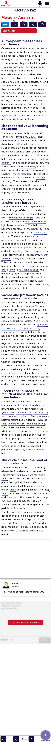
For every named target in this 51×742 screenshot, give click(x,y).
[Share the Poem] (33, 24)
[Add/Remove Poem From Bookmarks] (23, 24)
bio (3, 739)
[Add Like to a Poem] (14, 24)
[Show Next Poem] (31, 739)
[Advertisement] (25, 559)
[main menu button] (47, 3)
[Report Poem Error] (42, 24)
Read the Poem (9, 31)
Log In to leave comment (25, 622)
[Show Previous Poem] (16, 739)
